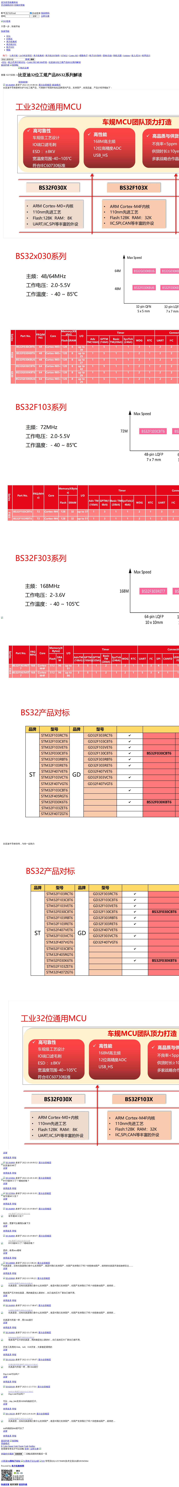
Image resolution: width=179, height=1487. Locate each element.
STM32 (64, 55)
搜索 (27, 59)
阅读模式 (56, 85)
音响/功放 (107, 55)
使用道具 (7, 1158)
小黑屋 (4, 1461)
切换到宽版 (19, 5)
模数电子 (83, 55)
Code (26, 1446)
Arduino (126, 55)
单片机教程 (11, 42)
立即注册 (45, 16)
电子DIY (10, 47)
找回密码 (45, 13)
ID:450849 (10, 1278)
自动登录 (36, 13)
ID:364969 (10, 85)
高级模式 (5, 1443)
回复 (5, 1153)
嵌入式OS (135, 55)
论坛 (8, 36)
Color (5, 1446)
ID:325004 (10, 1178)
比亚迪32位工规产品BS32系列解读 (65, 62)
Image (10, 1446)
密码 (3, 16)
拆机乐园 (117, 55)
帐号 (3, 13)
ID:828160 (10, 1387)
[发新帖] (14, 65)
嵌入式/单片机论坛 (16, 62)
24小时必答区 (25, 55)
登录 (27, 1449)
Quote (20, 1446)
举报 (14, 1158)
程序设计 (146, 55)
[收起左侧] (23, 68)
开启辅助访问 (7, 5)
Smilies (32, 1446)
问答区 (9, 39)
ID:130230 (10, 1414)
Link (16, 1446)
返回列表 (5, 65)
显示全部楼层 (45, 85)
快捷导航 (5, 31)
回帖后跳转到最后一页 (36, 1454)
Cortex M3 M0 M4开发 (37, 62)
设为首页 (5, 2)
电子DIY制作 (95, 55)
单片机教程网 (18, 1466)
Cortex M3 (73, 55)
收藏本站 (13, 2)
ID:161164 (10, 1360)
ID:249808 (10, 1263)
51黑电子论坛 (14, 1461)
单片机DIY (11, 44)
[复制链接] (23, 82)
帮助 (8, 50)
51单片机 (14, 55)
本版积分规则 (7, 1454)
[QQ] (42, 1461)
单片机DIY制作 (52, 55)
